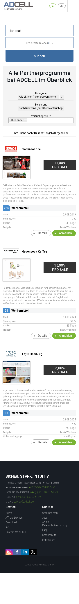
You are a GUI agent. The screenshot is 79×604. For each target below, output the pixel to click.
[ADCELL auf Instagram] (9, 552)
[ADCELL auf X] (33, 552)
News (9, 512)
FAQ (44, 530)
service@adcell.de (24, 501)
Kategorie (41, 93)
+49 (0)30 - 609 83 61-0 (42, 487)
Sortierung (41, 104)
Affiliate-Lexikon (14, 517)
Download (11, 522)
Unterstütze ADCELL (17, 532)
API (7, 527)
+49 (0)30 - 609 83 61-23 (44, 492)
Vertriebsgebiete (41, 116)
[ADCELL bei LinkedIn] (25, 552)
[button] (39, 56)
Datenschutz (49, 535)
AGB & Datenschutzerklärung (54, 524)
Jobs (45, 517)
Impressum (48, 539)
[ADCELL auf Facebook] (17, 552)
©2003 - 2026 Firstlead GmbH (39, 564)
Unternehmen (50, 512)
